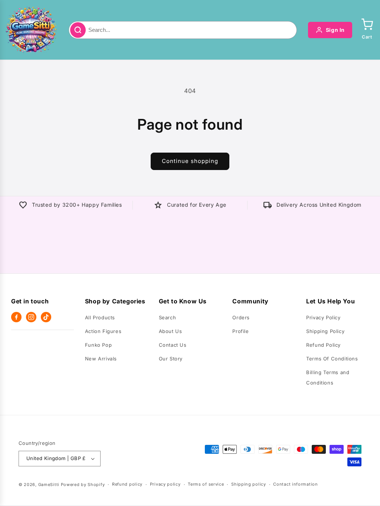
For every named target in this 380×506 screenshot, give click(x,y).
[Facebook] (16, 317)
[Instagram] (31, 317)
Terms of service (206, 484)
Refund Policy (323, 345)
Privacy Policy (323, 317)
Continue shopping (190, 160)
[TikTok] (46, 317)
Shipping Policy (325, 331)
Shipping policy (248, 484)
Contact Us (173, 345)
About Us (170, 331)
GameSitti (48, 484)
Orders (241, 317)
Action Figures (103, 331)
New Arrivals (101, 359)
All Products (100, 317)
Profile (240, 331)
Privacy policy (165, 484)
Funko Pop (98, 345)
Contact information (295, 484)
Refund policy (127, 484)
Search (167, 317)
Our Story (171, 359)
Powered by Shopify (83, 484)
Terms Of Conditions (332, 359)
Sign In (335, 30)
